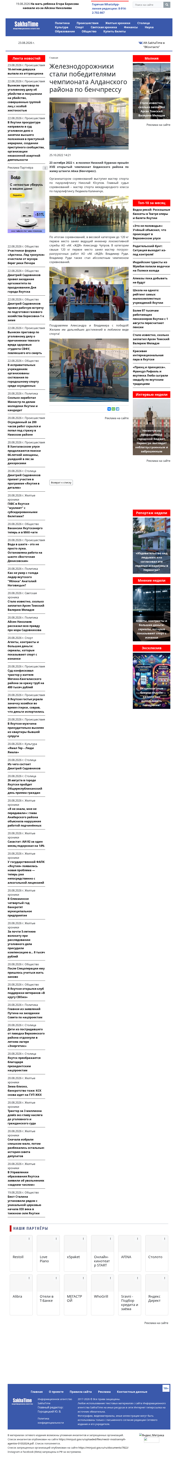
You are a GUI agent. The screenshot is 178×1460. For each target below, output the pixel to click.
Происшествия (87, 23)
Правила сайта (81, 1392)
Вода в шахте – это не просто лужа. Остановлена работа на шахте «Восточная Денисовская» (25, 552)
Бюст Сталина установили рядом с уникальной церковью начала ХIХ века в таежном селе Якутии (24, 1205)
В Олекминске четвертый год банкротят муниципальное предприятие (20, 907)
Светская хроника (104, 27)
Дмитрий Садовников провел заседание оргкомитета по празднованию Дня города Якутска (24, 283)
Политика (62, 23)
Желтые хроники (117, 23)
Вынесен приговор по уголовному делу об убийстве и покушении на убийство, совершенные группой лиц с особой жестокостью (25, 98)
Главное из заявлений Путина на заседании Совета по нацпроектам (25, 1013)
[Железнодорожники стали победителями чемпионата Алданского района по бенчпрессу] (89, 123)
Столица (143, 23)
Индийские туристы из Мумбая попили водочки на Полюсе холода (151, 266)
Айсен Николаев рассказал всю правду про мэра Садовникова (24, 626)
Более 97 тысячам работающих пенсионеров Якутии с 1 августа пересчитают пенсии (150, 319)
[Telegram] (117, 409)
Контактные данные (132, 1392)
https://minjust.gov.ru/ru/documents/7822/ (103, 1447)
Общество (89, 31)
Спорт (79, 27)
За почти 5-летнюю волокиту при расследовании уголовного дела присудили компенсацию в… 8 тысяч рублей (26, 944)
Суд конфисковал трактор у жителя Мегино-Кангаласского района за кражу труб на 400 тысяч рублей (26, 679)
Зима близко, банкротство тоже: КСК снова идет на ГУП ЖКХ (25, 1091)
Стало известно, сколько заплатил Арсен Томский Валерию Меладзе (26, 606)
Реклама (104, 1392)
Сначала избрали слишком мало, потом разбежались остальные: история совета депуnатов (26, 1148)
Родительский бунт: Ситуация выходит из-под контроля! (149, 250)
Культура (61, 27)
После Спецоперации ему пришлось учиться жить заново (26, 973)
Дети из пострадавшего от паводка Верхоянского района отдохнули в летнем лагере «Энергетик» (26, 1037)
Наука (149, 27)
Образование (65, 31)
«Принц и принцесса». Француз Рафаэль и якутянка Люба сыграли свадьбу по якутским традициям (150, 375)
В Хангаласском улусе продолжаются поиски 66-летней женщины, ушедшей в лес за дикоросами (24, 455)
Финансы (131, 27)
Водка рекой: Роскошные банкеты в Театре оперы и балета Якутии (151, 214)
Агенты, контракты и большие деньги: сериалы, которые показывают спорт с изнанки (23, 650)
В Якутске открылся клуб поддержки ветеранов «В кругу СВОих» (26, 993)
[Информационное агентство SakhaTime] (26, 24)
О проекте (56, 1392)
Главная (37, 1392)
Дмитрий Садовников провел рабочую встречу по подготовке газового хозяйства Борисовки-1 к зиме (26, 312)
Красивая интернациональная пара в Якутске (148, 355)
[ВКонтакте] (109, 409)
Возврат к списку (61, 482)
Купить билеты (114, 31)
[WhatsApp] (113, 409)
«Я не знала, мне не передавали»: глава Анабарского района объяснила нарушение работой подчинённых (24, 817)
